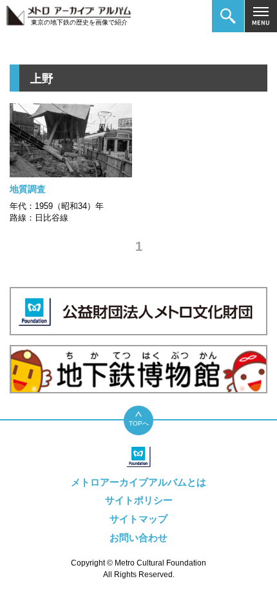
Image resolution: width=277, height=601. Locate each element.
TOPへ (139, 423)
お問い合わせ (138, 537)
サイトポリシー (139, 500)
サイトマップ (138, 518)
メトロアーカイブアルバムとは (138, 482)
